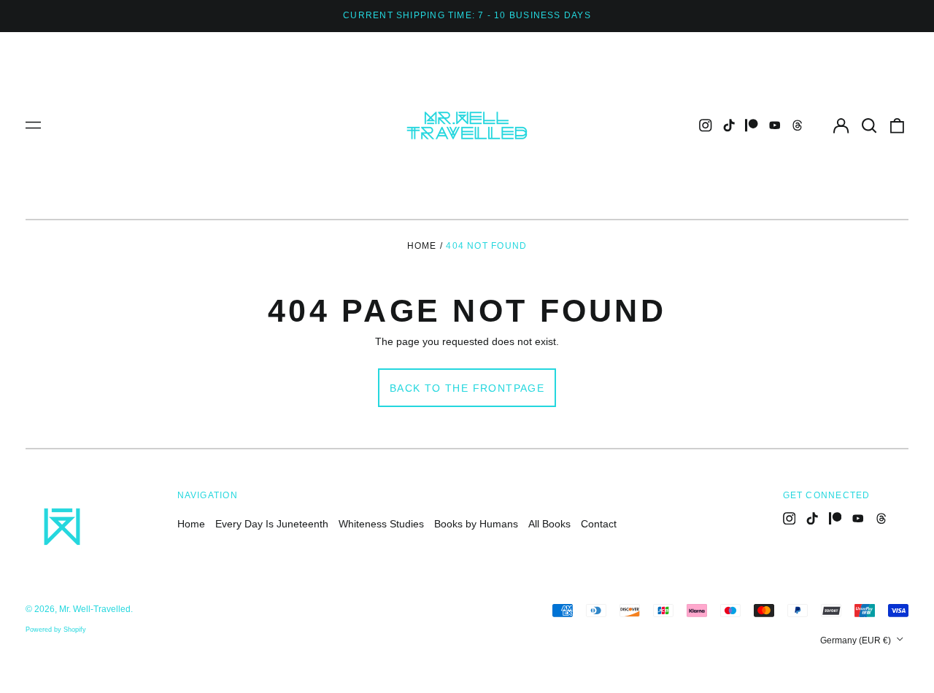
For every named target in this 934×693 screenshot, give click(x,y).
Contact (599, 524)
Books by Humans (476, 524)
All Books (549, 524)
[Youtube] (774, 125)
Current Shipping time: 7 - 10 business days (467, 15)
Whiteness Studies (381, 524)
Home (422, 246)
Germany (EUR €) (856, 640)
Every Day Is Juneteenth (271, 524)
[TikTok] (729, 125)
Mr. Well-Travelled (95, 609)
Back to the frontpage (467, 388)
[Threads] (797, 125)
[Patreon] (751, 125)
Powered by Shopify (56, 629)
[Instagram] (705, 125)
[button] (869, 125)
